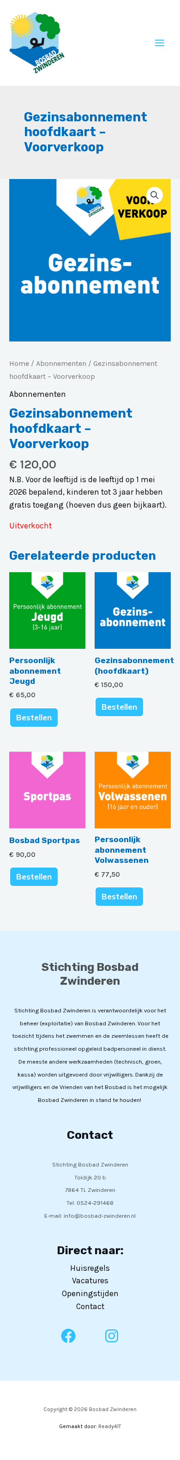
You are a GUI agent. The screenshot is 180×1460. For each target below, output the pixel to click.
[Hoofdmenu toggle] (160, 43)
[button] (154, 195)
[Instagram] (112, 1336)
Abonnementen (61, 363)
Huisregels (90, 1268)
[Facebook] (68, 1336)
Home (19, 363)
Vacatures (90, 1280)
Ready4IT (109, 1426)
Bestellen (34, 717)
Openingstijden (90, 1293)
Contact (90, 1306)
